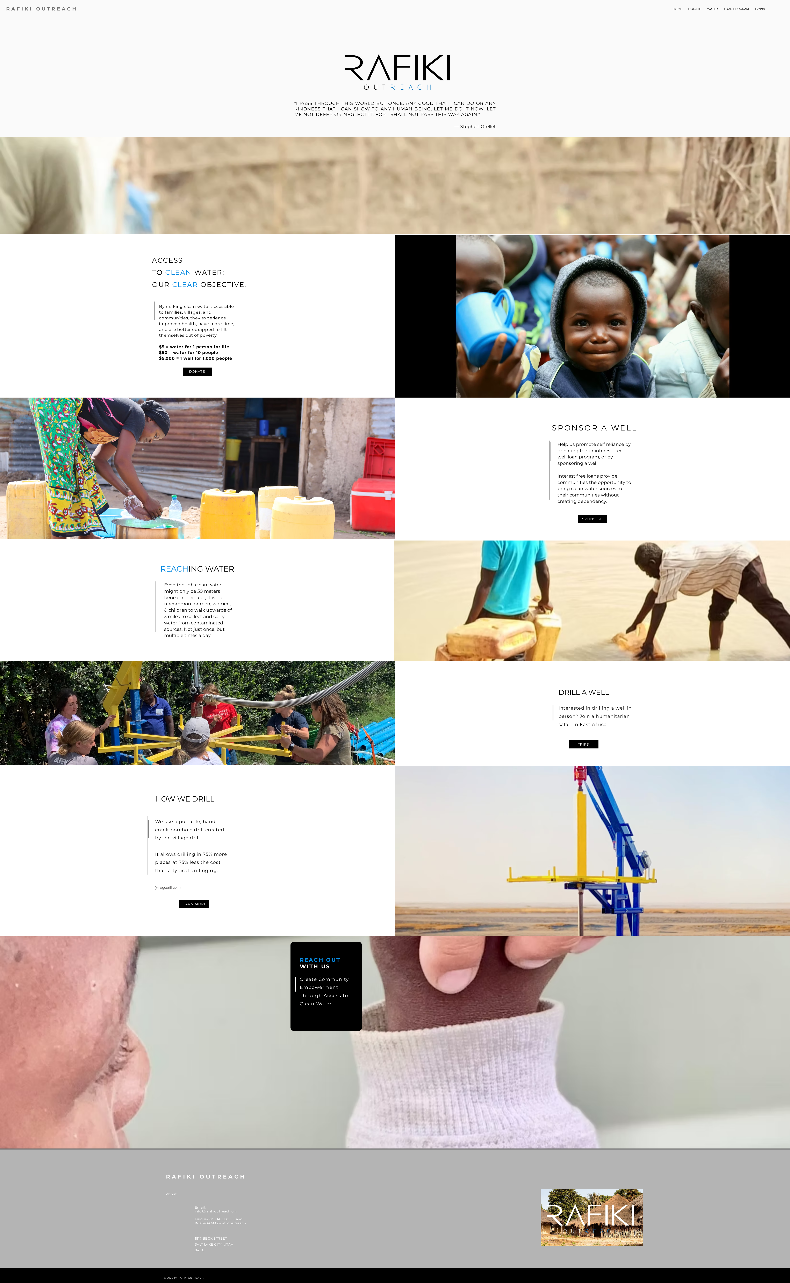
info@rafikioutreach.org (216, 1211)
